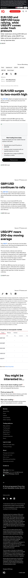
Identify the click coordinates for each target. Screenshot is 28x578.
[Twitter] (11, 74)
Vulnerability (11, 488)
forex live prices (9, 366)
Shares (9, 332)
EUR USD (22, 67)
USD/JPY (5, 243)
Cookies (17, 488)
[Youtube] (11, 498)
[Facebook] (7, 74)
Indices (15, 332)
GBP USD (3, 70)
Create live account (15, 11)
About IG (22, 488)
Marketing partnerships (9, 459)
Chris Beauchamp (11, 79)
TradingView (6, 430)
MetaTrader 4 (6, 432)
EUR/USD (5, 99)
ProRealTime (6, 434)
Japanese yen (9, 67)
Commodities (6, 417)
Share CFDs (6, 411)
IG (3, 486)
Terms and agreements (11, 486)
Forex (2, 67)
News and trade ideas (8, 444)
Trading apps (6, 428)
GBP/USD (5, 192)
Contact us (6, 465)
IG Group (10, 569)
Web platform (6, 426)
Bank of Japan (11, 70)
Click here (11, 470)
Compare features (7, 436)
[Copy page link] (2, 74)
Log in (25, 7)
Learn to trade (7, 442)
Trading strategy (7, 446)
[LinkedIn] (16, 74)
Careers (5, 569)
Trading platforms (8, 423)
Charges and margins (8, 453)
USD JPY (16, 67)
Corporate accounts (8, 461)
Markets (5, 408)
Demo (4, 438)
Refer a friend (6, 457)
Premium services (7, 455)
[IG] (3, 11)
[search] (23, 11)
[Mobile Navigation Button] (26, 11)
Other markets (7, 419)
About (4, 450)
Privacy (20, 486)
